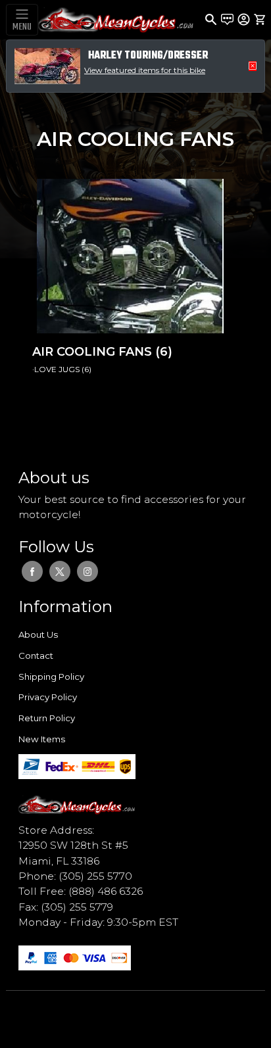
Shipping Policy (51, 676)
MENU (22, 27)
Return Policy (46, 718)
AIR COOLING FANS (93, 352)
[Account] (243, 19)
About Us (38, 634)
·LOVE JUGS (57, 369)
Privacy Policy (47, 697)
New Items (41, 739)
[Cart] (259, 20)
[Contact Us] (227, 20)
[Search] (210, 20)
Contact (35, 655)
